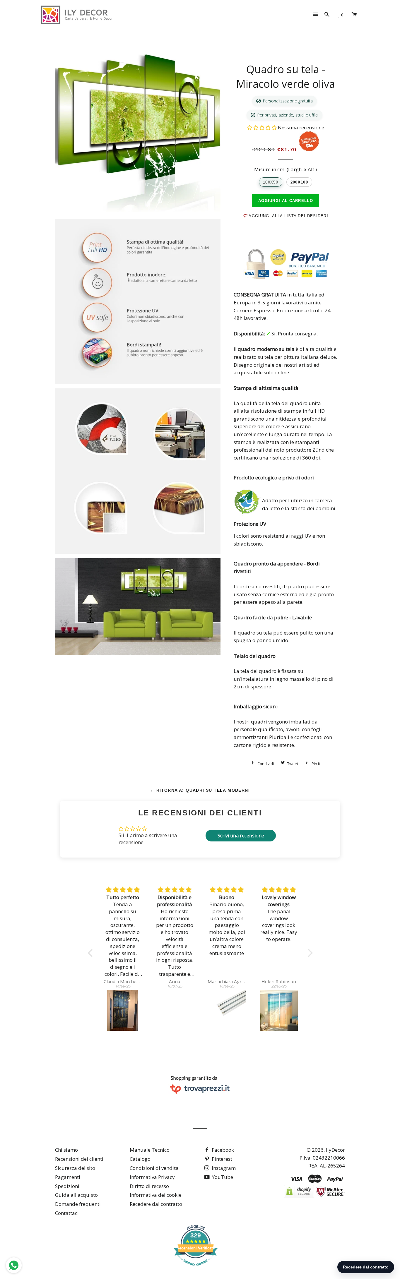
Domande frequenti (78, 1204)
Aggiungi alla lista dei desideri (287, 216)
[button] (262, 127)
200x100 (299, 182)
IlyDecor (335, 1149)
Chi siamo (66, 1149)
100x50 (270, 182)
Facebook (222, 1149)
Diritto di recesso (149, 1186)
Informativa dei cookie (156, 1194)
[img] (123, 890)
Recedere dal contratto (156, 1204)
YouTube (222, 1177)
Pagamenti (67, 1177)
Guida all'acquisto (76, 1194)
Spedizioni (67, 1186)
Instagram (223, 1168)
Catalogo (140, 1158)
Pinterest (221, 1158)
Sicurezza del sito (75, 1168)
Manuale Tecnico (150, 1149)
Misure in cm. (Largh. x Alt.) (285, 169)
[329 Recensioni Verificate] (195, 1268)
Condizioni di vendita (154, 1168)
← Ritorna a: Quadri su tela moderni (200, 790)
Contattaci (67, 1213)
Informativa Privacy (152, 1177)
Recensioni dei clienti (79, 1158)
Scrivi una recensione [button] (241, 835)
